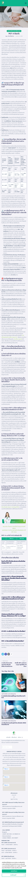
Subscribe (11, 747)
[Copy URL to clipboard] (11, 654)
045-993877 (15, 838)
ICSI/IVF (14, 795)
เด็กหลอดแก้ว (15, 757)
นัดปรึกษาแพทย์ (18, 339)
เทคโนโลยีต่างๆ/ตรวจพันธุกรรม (14, 31)
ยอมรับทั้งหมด (14, 871)
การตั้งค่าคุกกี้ (13, 875)
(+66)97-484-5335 (7, 834)
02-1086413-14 (16, 834)
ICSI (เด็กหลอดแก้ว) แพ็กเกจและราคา (12, 336)
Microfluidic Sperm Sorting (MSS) (10, 507)
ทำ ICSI (7, 757)
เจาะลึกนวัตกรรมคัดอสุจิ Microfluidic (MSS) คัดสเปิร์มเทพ (13, 723)
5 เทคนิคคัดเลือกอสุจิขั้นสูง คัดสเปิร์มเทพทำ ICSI (13, 696)
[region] (14, 869)
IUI (14, 797)
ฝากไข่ (7, 759)
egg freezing (14, 799)
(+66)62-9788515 (6, 838)
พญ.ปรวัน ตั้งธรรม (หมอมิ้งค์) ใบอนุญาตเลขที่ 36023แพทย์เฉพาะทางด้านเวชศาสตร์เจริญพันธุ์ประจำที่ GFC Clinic (14, 529)
